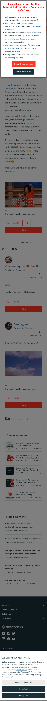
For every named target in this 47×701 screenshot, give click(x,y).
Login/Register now (23, 64)
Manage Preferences (23, 682)
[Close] (43, 654)
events (35, 32)
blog (7, 48)
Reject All (23, 689)
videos (15, 48)
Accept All (23, 695)
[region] (23, 675)
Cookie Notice (21, 669)
